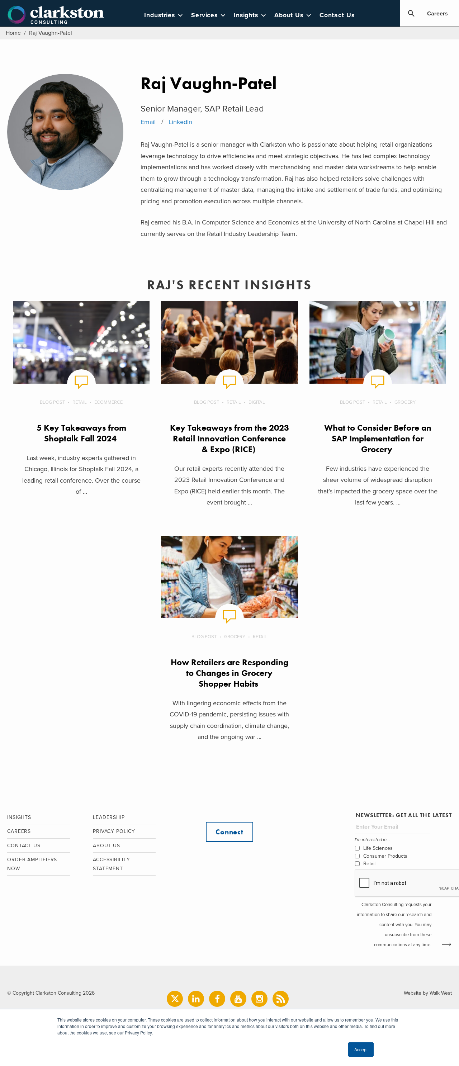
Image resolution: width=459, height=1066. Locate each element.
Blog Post (52, 402)
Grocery (405, 402)
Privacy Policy (114, 831)
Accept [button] (361, 1049)
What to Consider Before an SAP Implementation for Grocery (377, 438)
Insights (246, 15)
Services (204, 15)
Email (148, 122)
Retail (79, 402)
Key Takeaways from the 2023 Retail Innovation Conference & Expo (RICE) (229, 438)
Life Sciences (378, 848)
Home (13, 33)
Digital (257, 402)
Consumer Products (385, 856)
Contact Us (337, 15)
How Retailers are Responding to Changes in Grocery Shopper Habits (229, 673)
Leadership (109, 817)
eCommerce (108, 402)
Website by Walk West (428, 993)
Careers (437, 13)
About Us (288, 15)
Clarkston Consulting (55, 15)
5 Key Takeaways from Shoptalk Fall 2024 (81, 433)
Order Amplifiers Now (32, 864)
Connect (229, 832)
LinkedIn (180, 122)
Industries (159, 15)
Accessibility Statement (111, 864)
